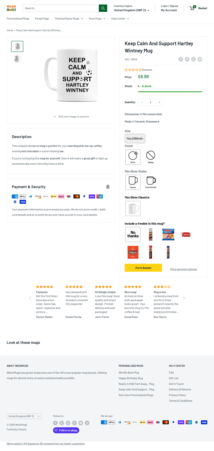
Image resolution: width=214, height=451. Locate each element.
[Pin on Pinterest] (187, 59)
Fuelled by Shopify (17, 429)
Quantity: (130, 102)
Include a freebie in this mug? (145, 223)
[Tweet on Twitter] (193, 59)
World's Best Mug (129, 372)
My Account (169, 10)
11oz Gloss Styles (136, 171)
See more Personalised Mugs (136, 395)
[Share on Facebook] (180, 59)
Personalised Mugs (18, 18)
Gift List (173, 378)
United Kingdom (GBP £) (21, 416)
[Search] (103, 8)
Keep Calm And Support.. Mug (136, 389)
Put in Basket (143, 267)
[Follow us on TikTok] (87, 422)
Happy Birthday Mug (131, 378)
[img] (49, 287)
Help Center (118, 18)
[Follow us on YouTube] (80, 422)
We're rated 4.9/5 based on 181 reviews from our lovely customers (46, 443)
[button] (133, 69)
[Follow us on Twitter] (61, 422)
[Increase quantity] (159, 102)
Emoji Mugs (42, 18)
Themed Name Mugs (67, 18)
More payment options (183, 269)
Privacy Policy (177, 395)
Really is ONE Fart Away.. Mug (136, 383)
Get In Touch (176, 383)
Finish (129, 146)
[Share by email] (199, 59)
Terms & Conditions (180, 400)
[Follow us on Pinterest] (74, 422)
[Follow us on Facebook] (55, 422)
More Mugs (95, 18)
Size (127, 131)
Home (10, 30)
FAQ (171, 372)
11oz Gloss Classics (137, 197)
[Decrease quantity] (141, 102)
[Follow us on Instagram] (68, 422)
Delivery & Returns (180, 389)
